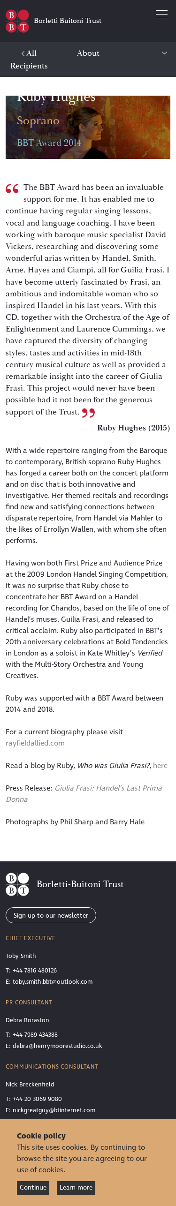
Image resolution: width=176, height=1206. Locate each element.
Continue (33, 1187)
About (88, 53)
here (160, 766)
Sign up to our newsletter (51, 915)
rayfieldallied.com (35, 743)
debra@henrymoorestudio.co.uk (57, 1046)
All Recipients (29, 59)
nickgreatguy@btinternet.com (54, 1110)
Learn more (76, 1187)
